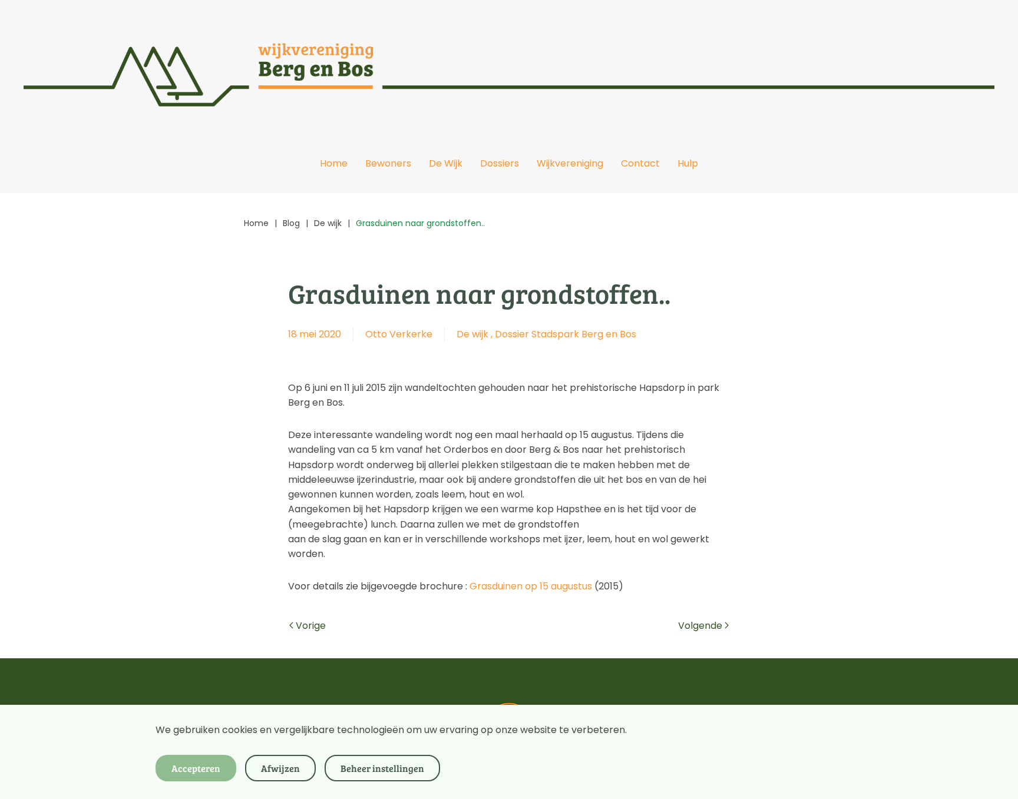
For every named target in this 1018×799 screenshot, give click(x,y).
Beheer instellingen (382, 768)
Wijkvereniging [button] (570, 163)
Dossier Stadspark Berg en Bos (565, 334)
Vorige (311, 625)
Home (334, 163)
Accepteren (195, 768)
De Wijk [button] (445, 163)
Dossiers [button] (499, 163)
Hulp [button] (687, 163)
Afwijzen (280, 768)
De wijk (472, 334)
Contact (640, 163)
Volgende (700, 625)
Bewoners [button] (388, 163)
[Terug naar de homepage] (509, 67)
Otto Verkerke (398, 334)
